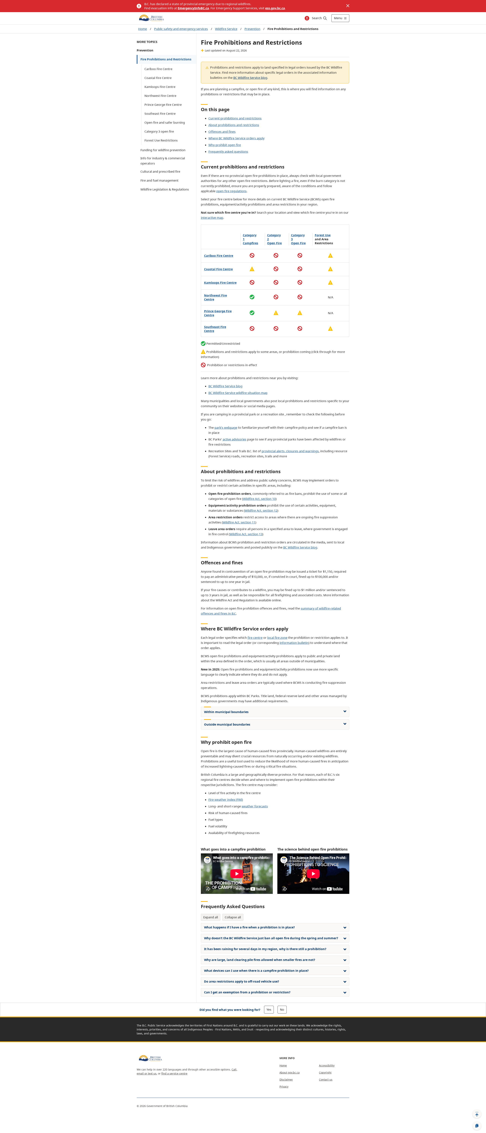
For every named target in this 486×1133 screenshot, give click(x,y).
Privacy (283, 1086)
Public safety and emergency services (181, 29)
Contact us (325, 1079)
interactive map (212, 218)
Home (142, 29)
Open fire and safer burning (164, 122)
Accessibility (327, 1065)
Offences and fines (222, 132)
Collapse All (233, 917)
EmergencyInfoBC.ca (193, 8)
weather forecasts (255, 806)
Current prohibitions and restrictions (235, 118)
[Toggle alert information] (307, 18)
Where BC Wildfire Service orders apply (236, 138)
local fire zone (277, 638)
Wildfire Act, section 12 (261, 510)
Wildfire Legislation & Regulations (164, 189)
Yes (269, 1009)
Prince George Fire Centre (163, 105)
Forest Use (323, 235)
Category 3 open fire (159, 131)
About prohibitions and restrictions (233, 125)
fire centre (255, 638)
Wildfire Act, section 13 (246, 534)
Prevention (252, 29)
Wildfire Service (226, 29)
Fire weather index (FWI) (225, 800)
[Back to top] (476, 1113)
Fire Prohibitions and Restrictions (165, 59)
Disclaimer (286, 1079)
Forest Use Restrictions (161, 140)
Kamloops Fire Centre (159, 87)
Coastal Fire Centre (158, 78)
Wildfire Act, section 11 (239, 522)
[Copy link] (476, 1125)
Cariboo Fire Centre (158, 69)
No (282, 1009)
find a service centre (174, 1073)
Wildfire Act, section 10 (259, 499)
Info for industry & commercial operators (162, 160)
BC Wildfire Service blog (250, 78)
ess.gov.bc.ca (275, 8)
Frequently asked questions (228, 151)
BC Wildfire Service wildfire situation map (237, 393)
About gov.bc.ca (289, 1072)
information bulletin (294, 643)
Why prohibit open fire (224, 145)
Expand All (210, 917)
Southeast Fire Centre (160, 113)
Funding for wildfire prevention (162, 150)
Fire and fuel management (159, 180)
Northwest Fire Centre (160, 96)
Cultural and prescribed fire (160, 171)
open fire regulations (231, 191)
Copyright (325, 1072)
